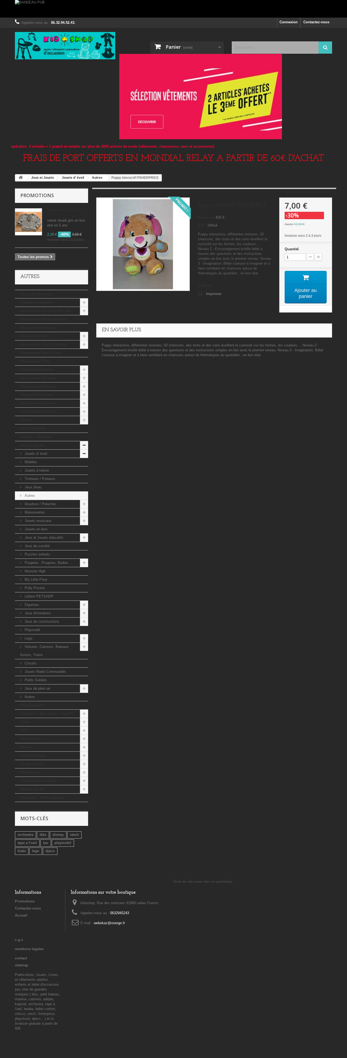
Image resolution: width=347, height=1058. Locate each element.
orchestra (25, 835)
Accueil (21, 915)
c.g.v (19, 940)
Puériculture (30, 739)
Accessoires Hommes (38, 378)
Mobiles (30, 462)
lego (35, 851)
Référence (206, 217)
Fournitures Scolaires (38, 781)
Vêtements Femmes (36, 395)
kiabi (22, 851)
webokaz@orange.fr (109, 923)
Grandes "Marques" (36, 437)
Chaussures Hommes (38, 386)
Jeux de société (37, 546)
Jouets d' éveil (35, 454)
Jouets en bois (36, 529)
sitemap (21, 965)
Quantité (292, 249)
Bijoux (25, 420)
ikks (43, 835)
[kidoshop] (65, 45)
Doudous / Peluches (40, 504)
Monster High (35, 571)
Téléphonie (29, 772)
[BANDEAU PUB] (173, 9)
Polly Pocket (34, 588)
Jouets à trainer (36, 470)
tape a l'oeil (27, 843)
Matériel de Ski (32, 789)
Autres (29, 496)
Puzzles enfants (37, 554)
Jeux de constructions (41, 621)
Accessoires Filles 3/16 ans (43, 344)
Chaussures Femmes (37, 403)
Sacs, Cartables (33, 428)
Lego (28, 638)
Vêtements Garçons (36, 302)
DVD (23, 730)
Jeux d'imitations (37, 613)
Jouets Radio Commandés (45, 672)
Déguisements (32, 705)
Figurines (31, 605)
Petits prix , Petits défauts (41, 798)
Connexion (288, 22)
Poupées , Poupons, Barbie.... (48, 563)
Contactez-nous (316, 22)
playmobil (62, 843)
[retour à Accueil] (20, 177)
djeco (50, 851)
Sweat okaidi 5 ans (64, 210)
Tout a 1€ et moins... (37, 294)
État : (202, 225)
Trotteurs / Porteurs (39, 479)
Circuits (30, 663)
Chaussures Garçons (37, 328)
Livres (25, 722)
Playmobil (32, 630)
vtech (74, 835)
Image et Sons (32, 764)
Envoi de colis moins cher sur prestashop (203, 881)
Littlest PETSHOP (38, 596)
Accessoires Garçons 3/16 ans (45, 311)
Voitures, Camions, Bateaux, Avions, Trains (45, 651)
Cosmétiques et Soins (38, 412)
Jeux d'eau (32, 487)
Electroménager (33, 756)
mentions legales (29, 949)
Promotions (37, 195)
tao (45, 843)
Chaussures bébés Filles (40, 353)
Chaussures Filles (35, 361)
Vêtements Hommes (37, 370)
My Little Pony (35, 579)
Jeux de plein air (37, 688)
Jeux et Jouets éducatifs (43, 538)
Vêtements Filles (34, 336)
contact (21, 958)
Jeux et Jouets (32, 445)
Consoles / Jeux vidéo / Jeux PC (47, 714)
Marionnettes (34, 512)
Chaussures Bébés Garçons (43, 319)
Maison (26, 747)
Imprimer (213, 294)
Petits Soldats (35, 680)
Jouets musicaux (38, 521)
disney (58, 835)
